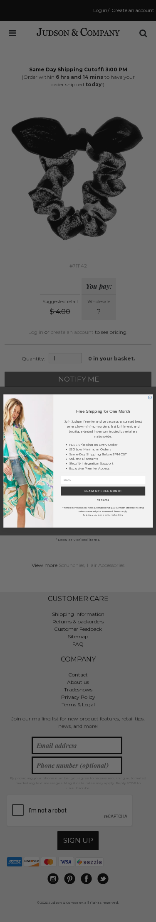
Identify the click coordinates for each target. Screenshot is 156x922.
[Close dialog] (149, 397)
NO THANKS (103, 500)
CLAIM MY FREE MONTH (102, 490)
